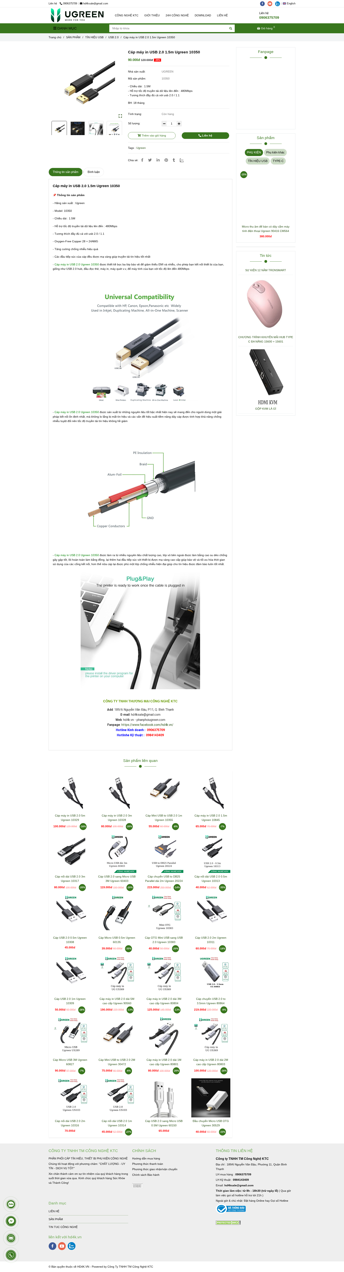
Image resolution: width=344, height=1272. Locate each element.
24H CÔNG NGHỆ (177, 15)
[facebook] (264, 3)
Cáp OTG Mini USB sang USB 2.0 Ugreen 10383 (164, 940)
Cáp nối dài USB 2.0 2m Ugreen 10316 (70, 1123)
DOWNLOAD (203, 15)
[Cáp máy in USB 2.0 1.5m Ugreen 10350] (77, 15)
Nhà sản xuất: (137, 71)
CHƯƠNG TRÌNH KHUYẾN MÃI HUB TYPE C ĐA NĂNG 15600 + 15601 (265, 339)
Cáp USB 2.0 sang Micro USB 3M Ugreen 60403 (117, 878)
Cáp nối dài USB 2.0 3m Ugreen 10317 (70, 878)
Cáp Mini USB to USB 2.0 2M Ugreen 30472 (117, 1062)
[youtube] (271, 3)
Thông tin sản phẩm (65, 172)
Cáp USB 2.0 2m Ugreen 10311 (210, 940)
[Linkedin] (158, 160)
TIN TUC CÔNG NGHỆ (63, 1227)
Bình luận (94, 172)
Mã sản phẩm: (137, 78)
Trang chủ (55, 37)
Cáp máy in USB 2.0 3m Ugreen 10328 (117, 818)
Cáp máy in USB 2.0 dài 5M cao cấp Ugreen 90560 (117, 1001)
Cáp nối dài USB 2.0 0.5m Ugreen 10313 (210, 878)
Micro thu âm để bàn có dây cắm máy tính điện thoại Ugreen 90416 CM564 (265, 229)
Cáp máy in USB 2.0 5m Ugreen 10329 (70, 818)
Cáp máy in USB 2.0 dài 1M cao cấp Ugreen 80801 (164, 1062)
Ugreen (141, 147)
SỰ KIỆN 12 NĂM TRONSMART (265, 270)
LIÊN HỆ (222, 15)
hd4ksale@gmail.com (95, 3)
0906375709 (70, 3)
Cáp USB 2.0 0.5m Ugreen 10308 (70, 940)
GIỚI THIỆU (152, 15)
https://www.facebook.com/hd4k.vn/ (147, 725)
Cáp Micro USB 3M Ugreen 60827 (70, 1062)
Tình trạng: (135, 114)
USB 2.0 (113, 37)
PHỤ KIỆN (254, 152)
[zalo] (278, 3)
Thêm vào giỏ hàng (153, 135)
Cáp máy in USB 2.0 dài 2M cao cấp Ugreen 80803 (210, 1062)
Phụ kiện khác (275, 152)
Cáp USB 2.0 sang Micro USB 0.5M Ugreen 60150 (164, 1123)
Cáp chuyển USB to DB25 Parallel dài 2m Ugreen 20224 (164, 878)
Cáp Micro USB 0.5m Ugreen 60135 (117, 940)
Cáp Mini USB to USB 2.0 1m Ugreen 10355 (164, 818)
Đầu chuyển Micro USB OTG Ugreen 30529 (211, 1123)
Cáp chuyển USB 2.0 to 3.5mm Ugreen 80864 (211, 1001)
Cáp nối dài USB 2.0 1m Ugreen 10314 (117, 1123)
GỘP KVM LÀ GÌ (265, 408)
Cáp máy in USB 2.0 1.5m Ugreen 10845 (210, 818)
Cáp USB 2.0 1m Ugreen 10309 (70, 1001)
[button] (290, 3)
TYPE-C (278, 161)
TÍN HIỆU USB (94, 37)
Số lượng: (134, 123)
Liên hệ (206, 135)
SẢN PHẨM (73, 37)
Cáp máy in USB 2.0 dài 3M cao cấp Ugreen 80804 (164, 1001)
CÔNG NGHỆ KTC (126, 15)
